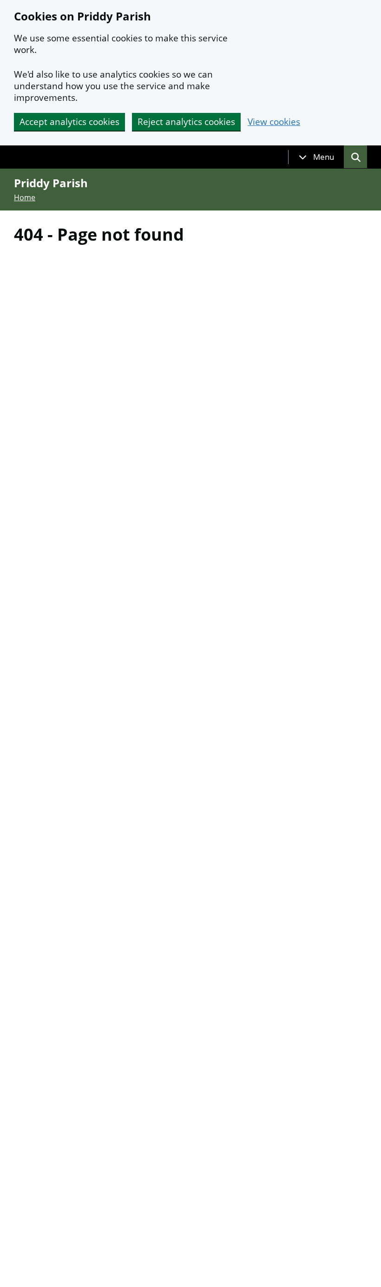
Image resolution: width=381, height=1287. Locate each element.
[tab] (316, 157)
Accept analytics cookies (69, 122)
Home (24, 197)
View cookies (274, 122)
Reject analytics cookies (186, 122)
